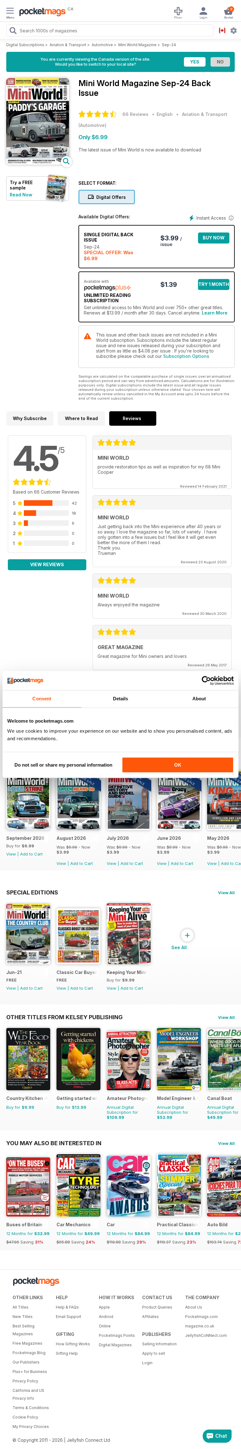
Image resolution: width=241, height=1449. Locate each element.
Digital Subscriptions (25, 44)
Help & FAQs (67, 1307)
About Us (193, 1307)
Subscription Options (186, 356)
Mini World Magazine (137, 44)
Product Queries (157, 1307)
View (11, 853)
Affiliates (150, 1316)
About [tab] (199, 698)
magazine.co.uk (199, 1326)
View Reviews (47, 564)
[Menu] (10, 11)
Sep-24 (169, 44)
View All (226, 892)
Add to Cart (31, 853)
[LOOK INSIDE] (37, 163)
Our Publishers (26, 1362)
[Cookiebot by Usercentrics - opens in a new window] (206, 680)
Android (106, 1316)
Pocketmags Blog (29, 1352)
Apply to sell (153, 1353)
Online (105, 1326)
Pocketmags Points (117, 1335)
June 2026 (169, 838)
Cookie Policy (25, 1417)
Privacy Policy (25, 1381)
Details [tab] (120, 698)
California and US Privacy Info (28, 1394)
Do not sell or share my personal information (63, 765)
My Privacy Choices (31, 1426)
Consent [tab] (41, 698)
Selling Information (159, 1344)
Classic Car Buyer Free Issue (77, 972)
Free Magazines (27, 1343)
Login (147, 1362)
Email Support (68, 1316)
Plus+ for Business (30, 1371)
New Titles (23, 1316)
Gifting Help (67, 1353)
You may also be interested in (53, 1143)
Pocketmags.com (201, 1316)
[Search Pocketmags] (13, 31)
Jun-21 (14, 972)
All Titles (21, 1307)
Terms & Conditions (31, 1407)
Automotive (102, 44)
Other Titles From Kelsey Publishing (64, 1017)
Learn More (215, 312)
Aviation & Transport (68, 44)
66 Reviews (135, 114)
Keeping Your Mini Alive (127, 972)
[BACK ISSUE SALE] (78, 828)
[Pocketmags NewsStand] (41, 12)
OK (177, 765)
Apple (104, 1307)
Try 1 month (213, 284)
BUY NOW (214, 237)
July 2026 (118, 838)
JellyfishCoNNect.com (204, 1335)
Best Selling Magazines (24, 1330)
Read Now (21, 194)
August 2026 (71, 838)
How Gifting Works (73, 1344)
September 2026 (25, 838)
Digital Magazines (115, 1344)
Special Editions (32, 892)
